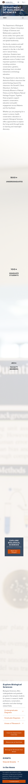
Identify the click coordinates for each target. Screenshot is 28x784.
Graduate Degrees (12, 718)
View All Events (9, 762)
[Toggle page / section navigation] (23, 17)
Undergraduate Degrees (11, 711)
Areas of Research (12, 723)
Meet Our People (14, 551)
